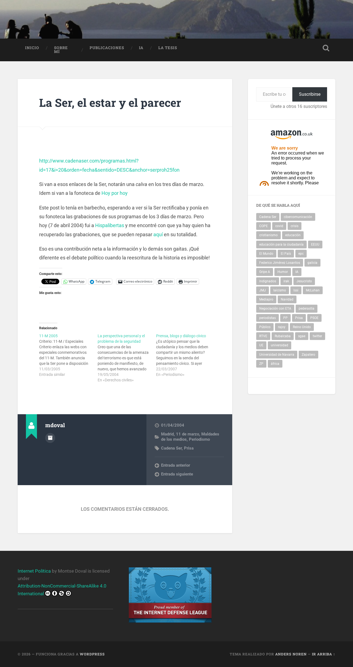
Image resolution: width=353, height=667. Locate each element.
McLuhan (313, 290)
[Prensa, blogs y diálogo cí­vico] (185, 355)
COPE (263, 226)
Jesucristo (304, 281)
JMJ (262, 290)
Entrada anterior (175, 465)
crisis (294, 226)
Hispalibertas (109, 225)
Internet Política (34, 571)
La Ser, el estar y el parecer (110, 102)
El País (286, 254)
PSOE (314, 318)
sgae (301, 336)
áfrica (275, 364)
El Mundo (266, 254)
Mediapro (266, 299)
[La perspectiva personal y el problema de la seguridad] (127, 358)
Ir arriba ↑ (323, 654)
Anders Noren (291, 654)
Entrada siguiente (177, 474)
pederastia (306, 308)
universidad (279, 345)
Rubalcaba (283, 336)
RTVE (263, 336)
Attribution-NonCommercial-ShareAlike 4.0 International (62, 589)
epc (301, 254)
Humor (282, 272)
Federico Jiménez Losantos (279, 263)
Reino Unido (302, 327)
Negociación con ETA (275, 308)
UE (261, 345)
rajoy (281, 327)
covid (279, 226)
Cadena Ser (171, 448)
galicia (312, 263)
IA (141, 47)
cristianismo (268, 235)
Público (265, 327)
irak (286, 281)
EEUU (315, 244)
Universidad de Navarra (276, 355)
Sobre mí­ (61, 49)
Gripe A (264, 272)
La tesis (167, 47)
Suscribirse (309, 94)
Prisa (189, 448)
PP (285, 318)
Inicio (32, 47)
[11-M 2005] (68, 355)
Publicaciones (107, 47)
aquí (158, 234)
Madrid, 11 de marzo (180, 434)
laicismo (279, 290)
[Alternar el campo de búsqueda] (326, 48)
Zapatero (308, 355)
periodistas (267, 318)
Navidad (287, 299)
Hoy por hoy (114, 193)
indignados (267, 281)
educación (293, 235)
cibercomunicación (298, 217)
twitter (317, 336)
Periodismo (199, 439)
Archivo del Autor (50, 438)
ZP (261, 364)
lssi (295, 290)
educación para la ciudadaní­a (281, 244)
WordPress (92, 654)
